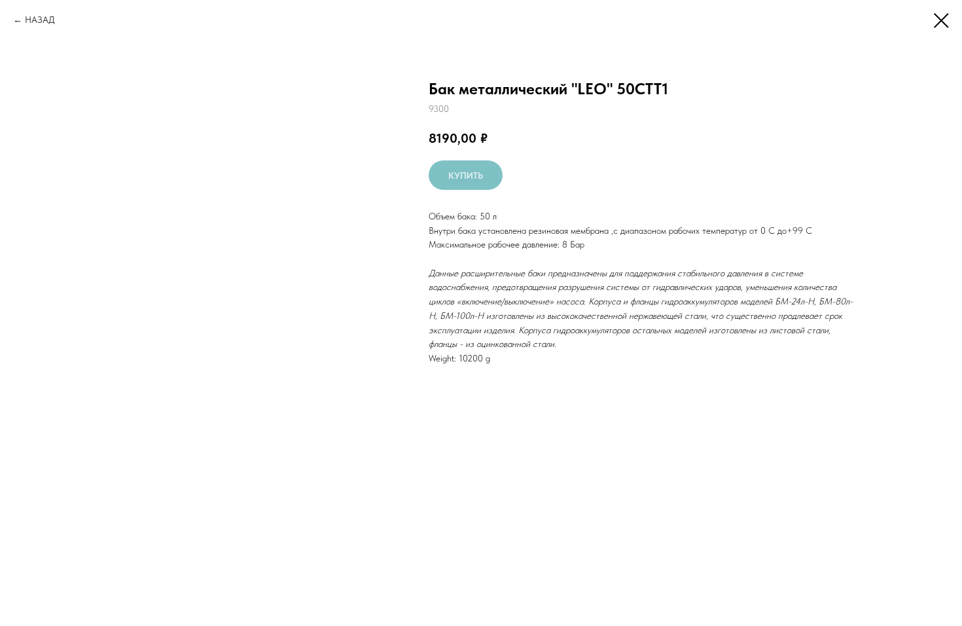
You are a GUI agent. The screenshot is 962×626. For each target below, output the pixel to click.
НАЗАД (40, 19)
